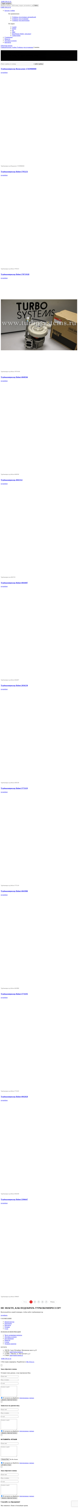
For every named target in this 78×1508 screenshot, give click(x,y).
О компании (9, 37)
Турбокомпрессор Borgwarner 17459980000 (18, 69)
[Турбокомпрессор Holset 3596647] (39, 1250)
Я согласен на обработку (18, 1398)
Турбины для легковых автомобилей (24, 17)
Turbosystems (16, 35)
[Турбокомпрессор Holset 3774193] (39, 1044)
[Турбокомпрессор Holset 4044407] (39, 633)
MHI (13, 32)
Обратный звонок (6, 45)
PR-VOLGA (30, 1362)
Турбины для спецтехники (20, 20)
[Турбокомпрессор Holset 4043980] (39, 941)
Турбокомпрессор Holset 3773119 (14, 788)
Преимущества (9, 1322)
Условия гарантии (10, 1344)
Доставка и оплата (11, 40)
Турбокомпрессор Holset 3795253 (14, 172)
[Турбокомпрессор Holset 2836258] (39, 736)
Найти (36, 5)
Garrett (14, 27)
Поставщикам (9, 1338)
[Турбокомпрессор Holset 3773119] (39, 838)
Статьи (7, 1342)
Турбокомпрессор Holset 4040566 (14, 377)
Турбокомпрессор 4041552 (12, 480)
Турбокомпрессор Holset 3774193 (14, 994)
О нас (6, 1328)
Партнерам (8, 1323)
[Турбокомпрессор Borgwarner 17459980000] (39, 119)
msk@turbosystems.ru (16, 1355)
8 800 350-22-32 (6, 1)
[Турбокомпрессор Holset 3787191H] (39, 324)
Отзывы (7, 1327)
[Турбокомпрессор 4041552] (39, 530)
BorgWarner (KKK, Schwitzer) (21, 34)
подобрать (4, 1315)
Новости (7, 39)
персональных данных (26, 1398)
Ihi (13, 30)
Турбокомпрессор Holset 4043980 (14, 891)
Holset (14, 28)
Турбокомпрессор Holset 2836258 (14, 685)
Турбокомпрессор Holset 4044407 (14, 583)
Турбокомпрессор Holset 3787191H (15, 274)
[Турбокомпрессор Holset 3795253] (39, 222)
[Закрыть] (1, 1365)
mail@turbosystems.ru (16, 1352)
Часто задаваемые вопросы (13, 1335)
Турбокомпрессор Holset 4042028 (14, 1097)
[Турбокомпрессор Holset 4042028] (39, 1147)
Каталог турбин (10, 10)
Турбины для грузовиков (20, 19)
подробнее (4, 72)
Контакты (8, 42)
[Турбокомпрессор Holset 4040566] (39, 427)
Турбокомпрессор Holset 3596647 (14, 1199)
